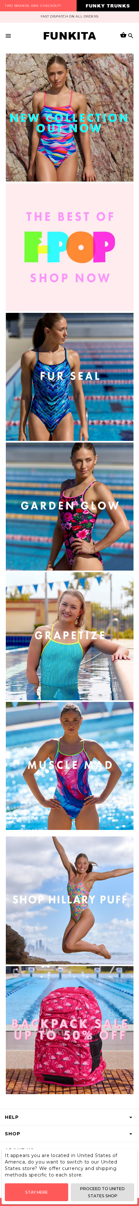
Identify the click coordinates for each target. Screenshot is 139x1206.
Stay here (36, 1192)
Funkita (69, 35)
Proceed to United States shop (102, 1192)
